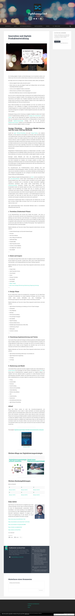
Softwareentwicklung (12, 185)
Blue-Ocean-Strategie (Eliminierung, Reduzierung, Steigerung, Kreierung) (24, 285)
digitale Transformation (38, 555)
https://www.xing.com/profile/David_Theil (16, 519)
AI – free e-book (56, 26)
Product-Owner (40, 561)
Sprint (40, 564)
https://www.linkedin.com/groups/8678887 (17, 524)
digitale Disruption (43, 554)
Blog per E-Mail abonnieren (60, 32)
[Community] (41, 19)
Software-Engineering (25, 26)
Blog (15, 26)
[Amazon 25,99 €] (24, 494)
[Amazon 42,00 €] (36, 494)
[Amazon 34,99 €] (24, 489)
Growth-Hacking (11, 370)
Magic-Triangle (13, 283)
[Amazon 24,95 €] (36, 489)
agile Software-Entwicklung (20, 133)
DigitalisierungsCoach (37, 13)
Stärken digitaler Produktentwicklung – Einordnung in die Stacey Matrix (41, 570)
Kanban (35, 561)
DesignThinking (37, 554)
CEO (39, 553)
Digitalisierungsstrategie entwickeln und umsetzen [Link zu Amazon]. (29, 429)
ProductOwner (36, 562)
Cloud (41, 370)
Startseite (7, 26)
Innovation (44, 558)
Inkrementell (39, 558)
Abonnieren (57, 41)
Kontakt (29, 605)
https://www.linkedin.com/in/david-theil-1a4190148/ (19, 521)
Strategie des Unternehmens (35, 115)
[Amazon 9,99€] (26, 446)
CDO (37, 553)
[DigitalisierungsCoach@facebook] (34, 19)
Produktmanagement (43, 562)
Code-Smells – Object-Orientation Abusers (40, 568)
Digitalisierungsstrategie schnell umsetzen (18, 460)
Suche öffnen (70, 26)
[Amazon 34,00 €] (12, 489)
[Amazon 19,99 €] (12, 494)
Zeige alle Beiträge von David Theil (17, 557)
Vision (42, 564)
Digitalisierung (38, 26)
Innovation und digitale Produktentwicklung (19, 37)
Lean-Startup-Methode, (15, 178)
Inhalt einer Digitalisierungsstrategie (36, 460)
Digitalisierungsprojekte (38, 557)
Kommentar (41, 590)
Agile (35, 549)
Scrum (47, 26)
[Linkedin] (36, 19)
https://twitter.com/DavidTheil (14, 529)
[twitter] (38, 19)
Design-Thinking (34, 133)
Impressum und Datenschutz (33, 603)
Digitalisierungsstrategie (18, 120)
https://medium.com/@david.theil (15, 527)
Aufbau (9, 117)
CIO (41, 553)
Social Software (37, 563)
